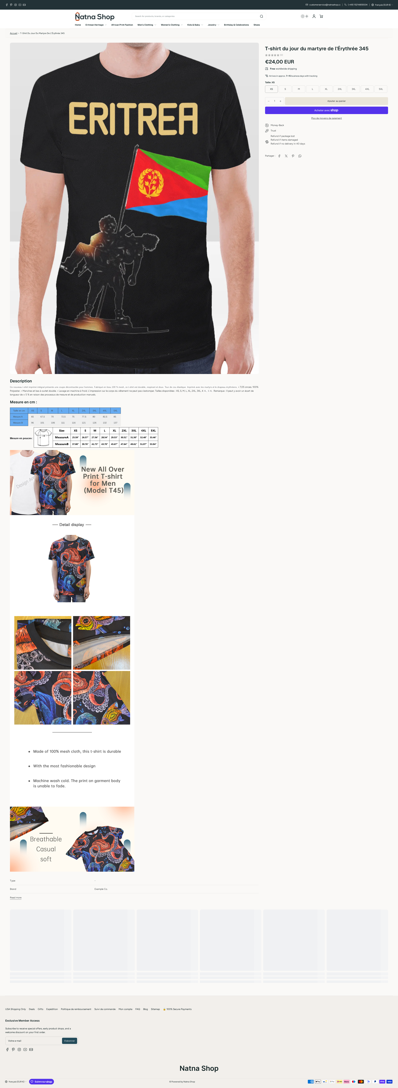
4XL (367, 89)
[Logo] (95, 16)
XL (326, 89)
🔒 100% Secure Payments (177, 1009)
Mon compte (125, 1009)
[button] (382, 5)
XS (271, 89)
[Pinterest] (11, 5)
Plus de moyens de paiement (326, 118)
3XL (354, 89)
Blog (145, 1009)
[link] (279, 156)
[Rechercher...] (261, 16)
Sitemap (155, 1009)
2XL (340, 89)
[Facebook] (7, 5)
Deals (32, 1009)
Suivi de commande (105, 1009)
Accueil (13, 33)
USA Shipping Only (15, 1009)
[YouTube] (20, 5)
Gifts (40, 1009)
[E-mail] (24, 5)
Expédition (52, 1009)
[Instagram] (15, 5)
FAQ (137, 1009)
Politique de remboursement (76, 1009)
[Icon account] (314, 16)
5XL (381, 89)
